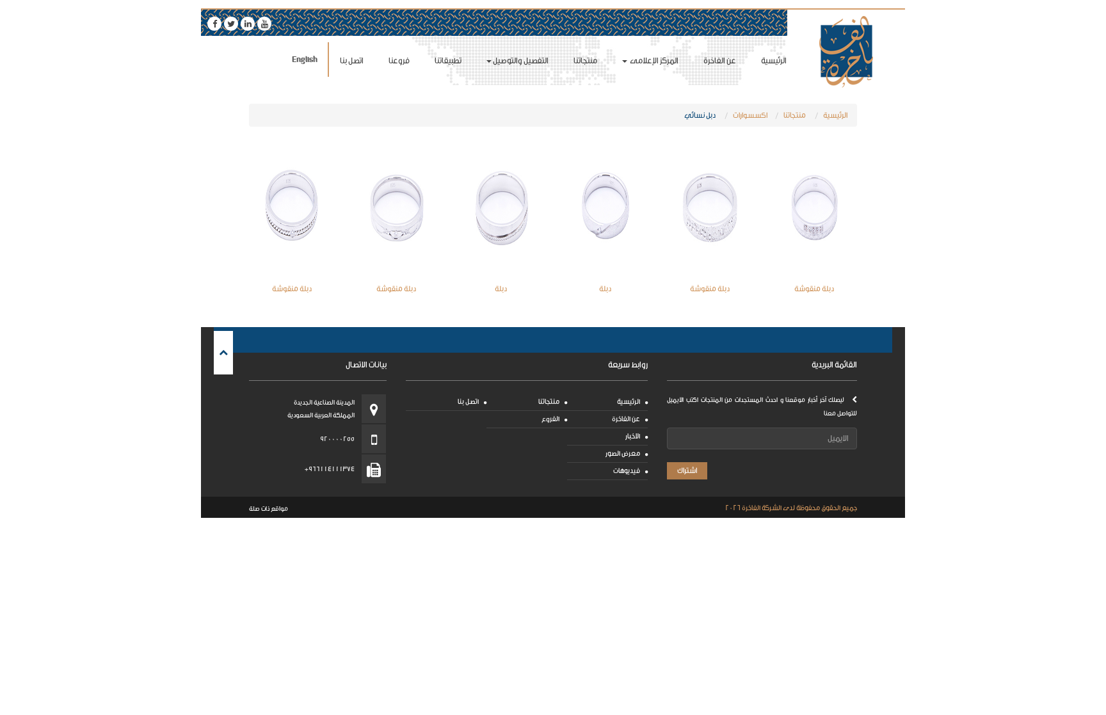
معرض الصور (622, 453)
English (304, 59)
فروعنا (399, 60)
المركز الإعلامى (653, 60)
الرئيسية (774, 60)
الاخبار (632, 436)
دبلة (605, 288)
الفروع (550, 419)
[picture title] (814, 208)
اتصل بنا (352, 60)
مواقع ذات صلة (268, 509)
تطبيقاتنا (448, 60)
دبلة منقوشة (814, 288)
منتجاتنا (585, 60)
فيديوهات (626, 471)
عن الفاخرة (719, 60)
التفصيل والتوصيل (521, 60)
